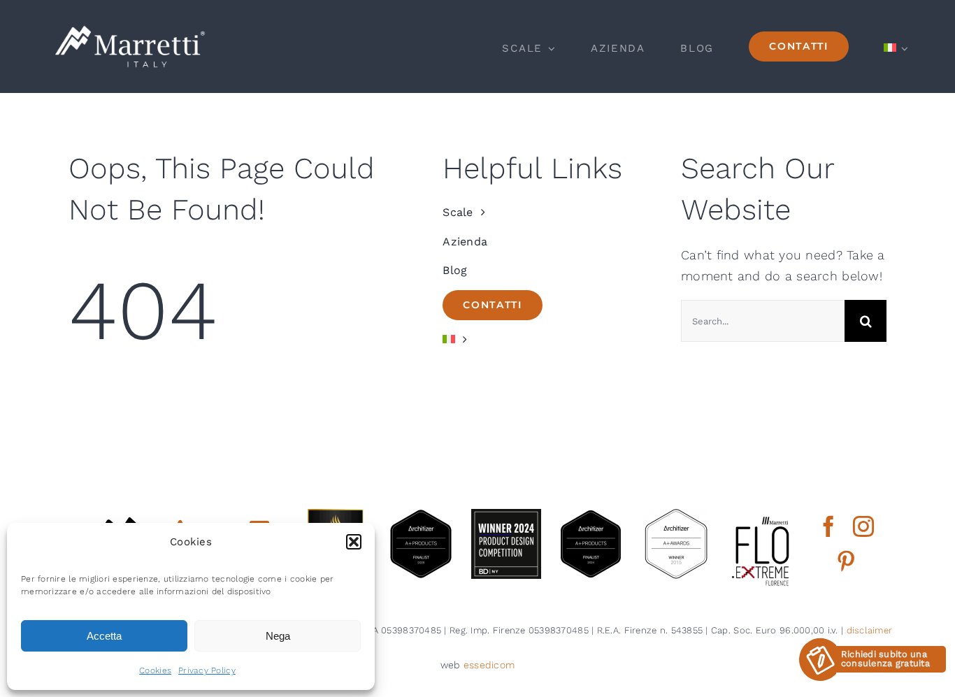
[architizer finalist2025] (421, 515)
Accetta (104, 636)
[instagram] (863, 526)
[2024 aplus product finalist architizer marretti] (591, 515)
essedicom (489, 664)
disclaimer (870, 630)
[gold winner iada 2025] (336, 515)
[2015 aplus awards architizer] (676, 515)
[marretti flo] (761, 515)
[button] (354, 542)
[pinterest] (845, 561)
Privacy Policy (207, 670)
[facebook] (828, 526)
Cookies (155, 670)
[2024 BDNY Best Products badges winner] (506, 515)
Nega (278, 636)
